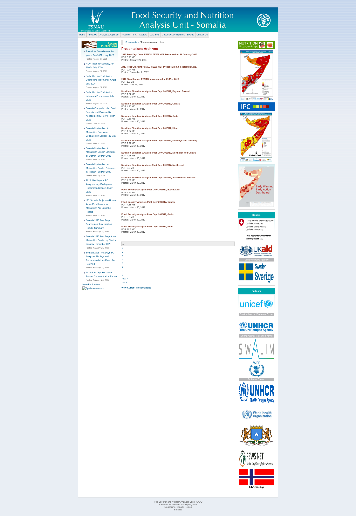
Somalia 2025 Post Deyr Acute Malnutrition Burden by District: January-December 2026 (101, 240)
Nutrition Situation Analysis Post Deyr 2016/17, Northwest (152, 165)
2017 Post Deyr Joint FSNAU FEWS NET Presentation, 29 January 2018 (159, 54)
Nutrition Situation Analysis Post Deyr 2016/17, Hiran (149, 128)
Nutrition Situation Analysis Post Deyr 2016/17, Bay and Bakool (155, 91)
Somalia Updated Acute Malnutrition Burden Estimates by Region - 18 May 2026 (101, 168)
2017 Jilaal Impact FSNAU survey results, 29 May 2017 (150, 79)
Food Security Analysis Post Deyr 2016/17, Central (148, 202)
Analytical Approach (109, 34)
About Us (92, 34)
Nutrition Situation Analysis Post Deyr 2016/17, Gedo (149, 116)
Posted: (89, 59)
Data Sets (154, 34)
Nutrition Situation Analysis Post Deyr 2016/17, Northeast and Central (158, 152)
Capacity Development (173, 34)
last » (124, 282)
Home (82, 34)
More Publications (91, 284)
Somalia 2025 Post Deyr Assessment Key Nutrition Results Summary (99, 224)
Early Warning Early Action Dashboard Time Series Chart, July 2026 (101, 80)
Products (126, 34)
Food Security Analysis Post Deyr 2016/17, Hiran (147, 226)
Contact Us (202, 34)
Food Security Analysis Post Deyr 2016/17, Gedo (147, 214)
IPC (135, 34)
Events (190, 34)
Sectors (143, 34)
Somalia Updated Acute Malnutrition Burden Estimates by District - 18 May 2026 (101, 152)
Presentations (132, 42)
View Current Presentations (136, 287)
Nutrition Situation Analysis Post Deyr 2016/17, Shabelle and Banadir (158, 177)
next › (125, 278)
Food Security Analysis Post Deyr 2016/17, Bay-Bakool (150, 189)
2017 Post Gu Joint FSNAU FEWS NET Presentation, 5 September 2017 (159, 67)
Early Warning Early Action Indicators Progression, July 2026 (100, 96)
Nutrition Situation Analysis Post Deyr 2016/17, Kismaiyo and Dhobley (159, 140)
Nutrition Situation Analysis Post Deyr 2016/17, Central (150, 103)
